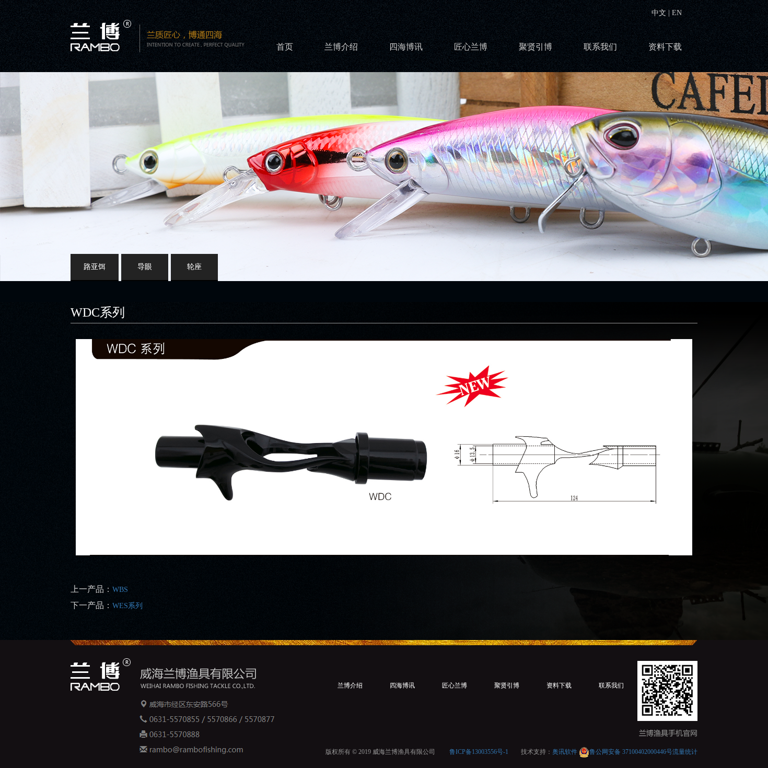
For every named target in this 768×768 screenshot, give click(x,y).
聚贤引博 (535, 46)
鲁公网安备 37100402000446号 (630, 751)
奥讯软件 (564, 751)
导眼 (144, 267)
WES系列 (127, 606)
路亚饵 (95, 267)
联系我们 (600, 46)
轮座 (194, 267)
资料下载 (665, 46)
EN (676, 13)
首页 (284, 46)
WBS (120, 590)
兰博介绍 (341, 46)
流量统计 (684, 751)
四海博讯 (406, 46)
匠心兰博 (470, 46)
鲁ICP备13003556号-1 (478, 751)
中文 (659, 13)
